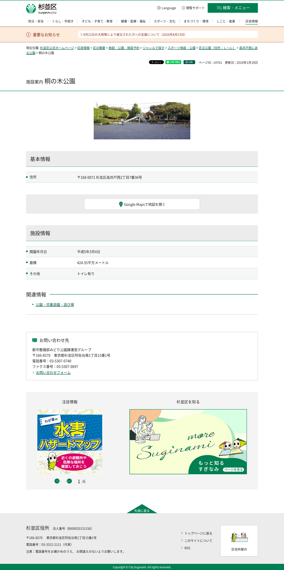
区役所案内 (239, 549)
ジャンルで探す (153, 47)
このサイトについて (198, 540)
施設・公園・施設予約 (124, 47)
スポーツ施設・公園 (182, 47)
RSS (187, 547)
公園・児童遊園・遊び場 (55, 304)
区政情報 (83, 47)
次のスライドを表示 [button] (69, 481)
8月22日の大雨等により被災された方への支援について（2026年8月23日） (135, 34)
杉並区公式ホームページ (57, 47)
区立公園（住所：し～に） (217, 47)
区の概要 (99, 47)
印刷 (191, 62)
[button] (166, 7)
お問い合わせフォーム (53, 372)
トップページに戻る (198, 533)
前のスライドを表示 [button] (57, 481)
